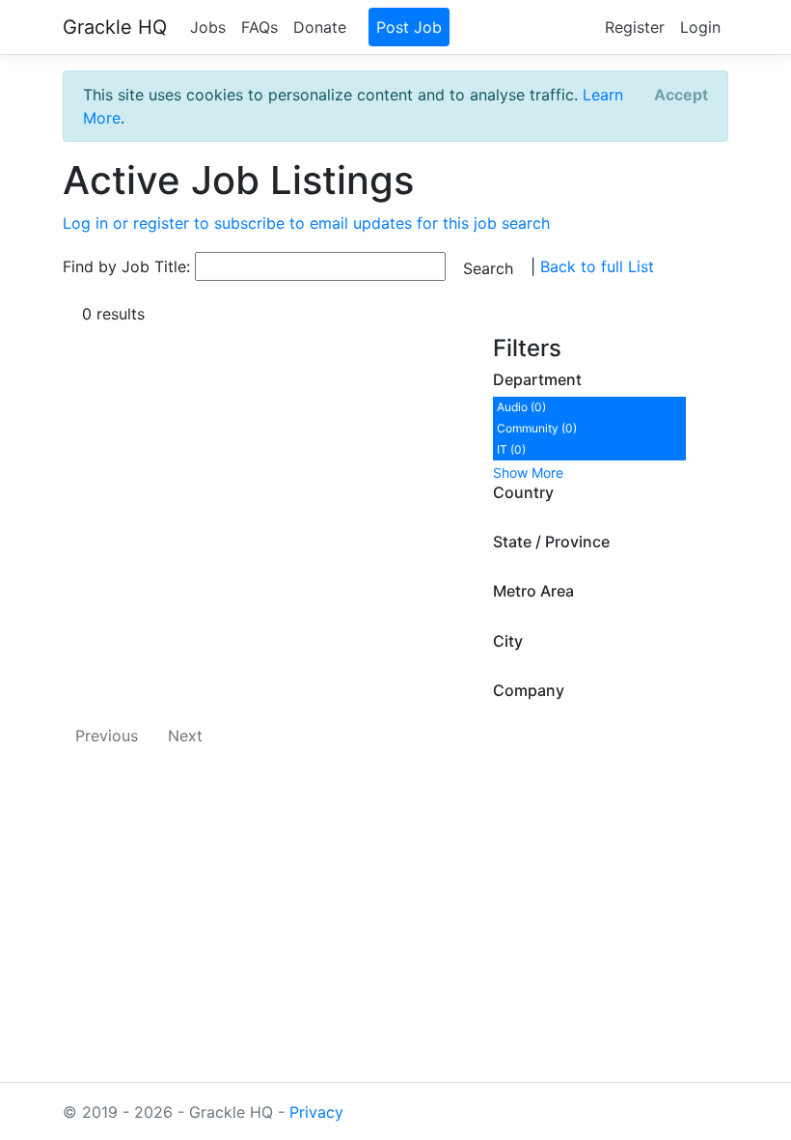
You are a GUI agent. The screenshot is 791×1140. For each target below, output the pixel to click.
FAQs (259, 27)
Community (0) (537, 428)
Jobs (208, 27)
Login (700, 27)
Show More (528, 472)
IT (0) (511, 449)
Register (635, 27)
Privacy (316, 1112)
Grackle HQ (115, 27)
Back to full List (597, 266)
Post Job (409, 27)
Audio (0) (521, 407)
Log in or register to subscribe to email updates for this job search (306, 223)
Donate (319, 27)
